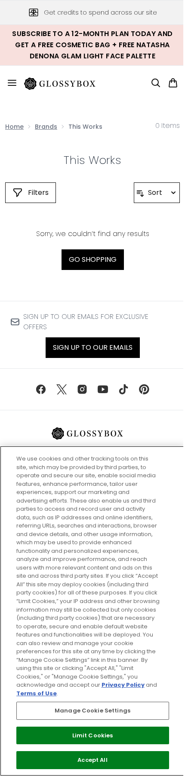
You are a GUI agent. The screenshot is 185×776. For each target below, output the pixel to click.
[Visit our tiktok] (123, 389)
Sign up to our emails (93, 347)
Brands (46, 126)
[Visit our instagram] (82, 389)
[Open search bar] (156, 83)
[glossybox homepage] (65, 83)
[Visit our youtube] (102, 389)
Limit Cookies (92, 735)
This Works (92, 160)
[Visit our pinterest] (144, 389)
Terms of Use (36, 693)
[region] (92, 611)
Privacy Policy (123, 685)
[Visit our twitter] (61, 389)
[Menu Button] (8, 83)
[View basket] (173, 83)
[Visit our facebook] (41, 389)
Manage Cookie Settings (92, 710)
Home (14, 126)
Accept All (92, 760)
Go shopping (93, 259)
